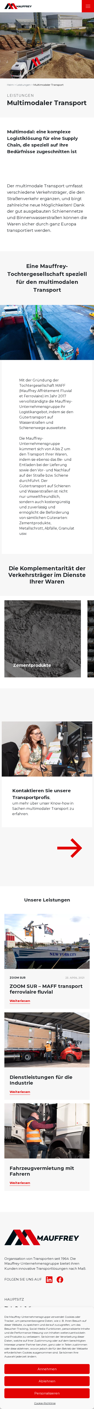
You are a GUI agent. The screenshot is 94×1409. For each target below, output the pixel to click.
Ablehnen (47, 1381)
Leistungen (24, 84)
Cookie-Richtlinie (45, 1403)
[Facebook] (58, 1279)
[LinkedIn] (48, 1279)
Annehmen (47, 1369)
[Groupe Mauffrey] (16, 6)
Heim (10, 84)
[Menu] (88, 6)
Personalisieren (47, 1393)
